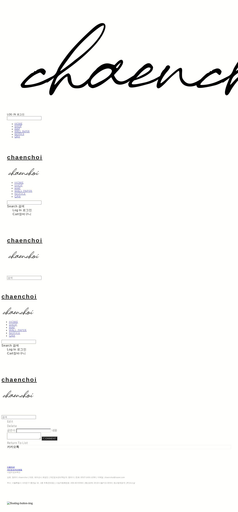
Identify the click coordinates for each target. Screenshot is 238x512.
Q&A (17, 137)
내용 (54, 430)
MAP (17, 129)
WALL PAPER (22, 131)
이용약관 (11, 467)
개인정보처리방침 (14, 470)
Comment (49, 438)
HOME (18, 124)
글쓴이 (11, 430)
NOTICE (19, 134)
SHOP (18, 126)
